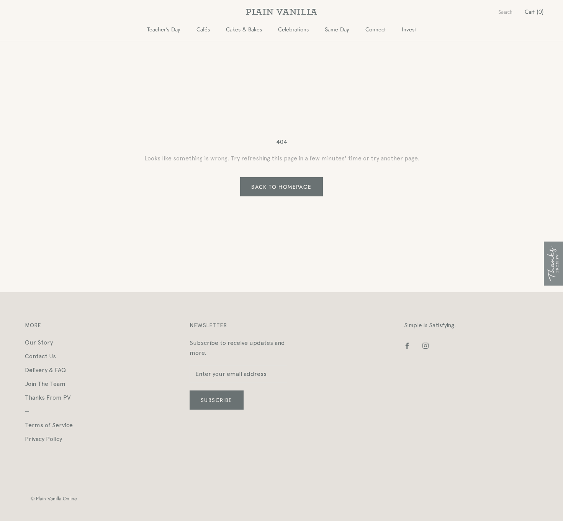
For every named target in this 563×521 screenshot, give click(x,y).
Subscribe (216, 400)
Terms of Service (49, 425)
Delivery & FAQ (45, 370)
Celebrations (293, 29)
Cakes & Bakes (244, 29)
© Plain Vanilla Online (54, 498)
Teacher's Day (163, 29)
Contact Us (40, 356)
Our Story (39, 342)
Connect (375, 29)
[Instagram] (425, 345)
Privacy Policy (43, 439)
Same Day (337, 29)
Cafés (203, 29)
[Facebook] (407, 345)
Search (505, 12)
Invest (409, 29)
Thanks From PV (47, 397)
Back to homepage (281, 187)
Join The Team (45, 383)
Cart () (534, 12)
